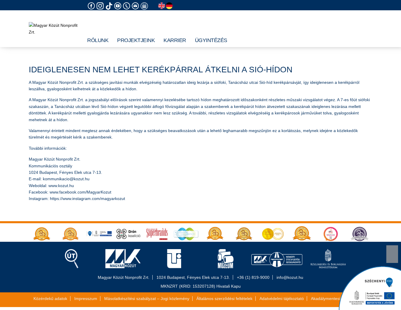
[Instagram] (101, 6)
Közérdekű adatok (50, 298)
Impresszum (85, 298)
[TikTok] (109, 6)
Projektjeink (136, 40)
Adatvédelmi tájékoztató (282, 298)
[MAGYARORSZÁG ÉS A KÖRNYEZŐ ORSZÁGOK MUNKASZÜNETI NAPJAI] (145, 6)
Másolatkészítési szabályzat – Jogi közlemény (146, 298)
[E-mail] (136, 6)
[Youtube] (118, 6)
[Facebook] (92, 6)
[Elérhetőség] (127, 6)
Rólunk (97, 40)
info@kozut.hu (290, 277)
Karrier (175, 40)
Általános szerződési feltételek (224, 298)
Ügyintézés (211, 40)
